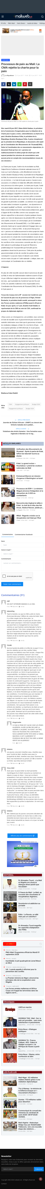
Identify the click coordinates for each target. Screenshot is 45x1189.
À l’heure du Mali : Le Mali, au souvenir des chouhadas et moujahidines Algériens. (30, 894)
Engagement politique (22, 404)
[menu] (2, 16)
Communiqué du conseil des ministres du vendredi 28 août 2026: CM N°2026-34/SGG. (29, 1114)
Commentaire (6, 559)
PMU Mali (11, 23)
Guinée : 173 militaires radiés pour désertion (29, 1101)
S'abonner (38, 1169)
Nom (3, 541)
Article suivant (21, 429)
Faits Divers (21, 23)
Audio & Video (32, 23)
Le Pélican (21, 919)
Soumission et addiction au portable (29, 904)
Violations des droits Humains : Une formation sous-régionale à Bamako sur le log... (22, 432)
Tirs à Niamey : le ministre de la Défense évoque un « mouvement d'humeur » (29, 1090)
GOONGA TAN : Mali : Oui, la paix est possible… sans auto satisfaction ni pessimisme (30, 1020)
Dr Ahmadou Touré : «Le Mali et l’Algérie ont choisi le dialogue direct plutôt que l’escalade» (30, 883)
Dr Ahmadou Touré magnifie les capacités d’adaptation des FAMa (29, 927)
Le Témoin (19, 458)
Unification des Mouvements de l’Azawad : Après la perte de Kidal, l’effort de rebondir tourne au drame (29, 452)
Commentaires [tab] (7, 534)
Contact (4, 1184)
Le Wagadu (19, 510)
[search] (42, 16)
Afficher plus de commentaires (21, 836)
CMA (10, 404)
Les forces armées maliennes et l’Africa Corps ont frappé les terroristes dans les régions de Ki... (22, 990)
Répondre (15, 606)
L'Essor (18, 498)
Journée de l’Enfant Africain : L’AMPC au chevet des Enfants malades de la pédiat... (22, 424)
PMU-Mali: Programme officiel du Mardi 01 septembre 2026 (23, 953)
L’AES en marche (25, 1007)
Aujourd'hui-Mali (22, 1024)
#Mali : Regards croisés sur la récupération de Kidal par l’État (28, 517)
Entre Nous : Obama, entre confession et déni (29, 1055)
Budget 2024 (36, 404)
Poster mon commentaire (12, 584)
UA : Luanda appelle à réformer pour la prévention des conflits (21, 970)
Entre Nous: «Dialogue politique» (27, 1030)
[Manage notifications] (40, 1179)
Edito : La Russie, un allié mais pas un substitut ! (28, 915)
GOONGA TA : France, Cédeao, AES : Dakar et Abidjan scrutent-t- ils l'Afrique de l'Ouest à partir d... (28, 1044)
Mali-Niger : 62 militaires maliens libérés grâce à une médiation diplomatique (29, 1079)
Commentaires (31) (12, 595)
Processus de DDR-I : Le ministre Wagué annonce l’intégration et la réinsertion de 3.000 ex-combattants (29, 492)
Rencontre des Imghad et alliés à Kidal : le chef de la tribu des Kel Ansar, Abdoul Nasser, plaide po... (30, 505)
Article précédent (23, 420)
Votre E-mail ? (6, 550)
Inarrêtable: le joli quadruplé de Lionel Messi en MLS (23, 962)
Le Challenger (22, 1033)
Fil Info (3, 23)
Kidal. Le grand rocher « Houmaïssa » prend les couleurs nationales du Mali (29, 465)
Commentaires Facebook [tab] (24, 534)
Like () (22, 606)
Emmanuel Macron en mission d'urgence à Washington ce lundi (29, 477)
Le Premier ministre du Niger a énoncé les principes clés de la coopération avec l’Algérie (22, 980)
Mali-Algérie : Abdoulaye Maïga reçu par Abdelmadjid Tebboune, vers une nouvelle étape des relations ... (30, 1126)
